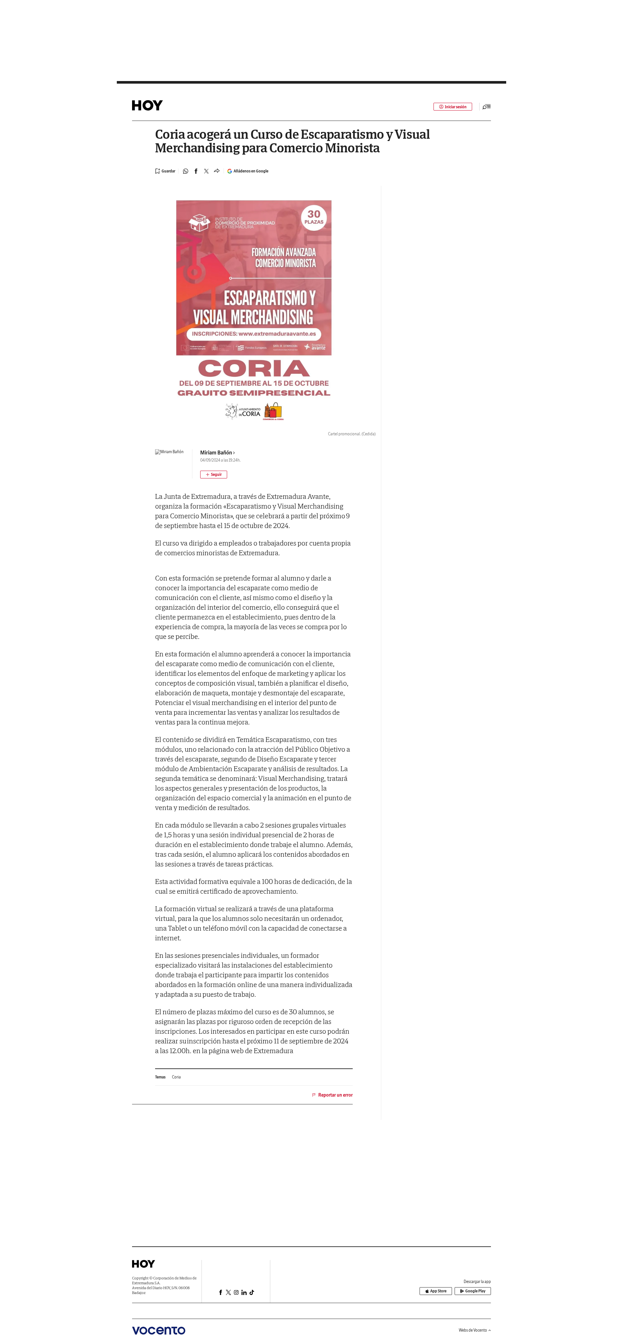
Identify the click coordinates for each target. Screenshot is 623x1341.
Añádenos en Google (251, 171)
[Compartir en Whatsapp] (185, 171)
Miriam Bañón (216, 452)
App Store (438, 1290)
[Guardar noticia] (165, 171)
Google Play (475, 1290)
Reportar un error (335, 1095)
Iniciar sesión (456, 106)
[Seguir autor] (213, 474)
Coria (176, 1077)
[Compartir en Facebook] (196, 171)
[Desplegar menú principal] (487, 107)
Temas (160, 1077)
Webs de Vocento (473, 1330)
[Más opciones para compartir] (217, 171)
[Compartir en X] (206, 171)
